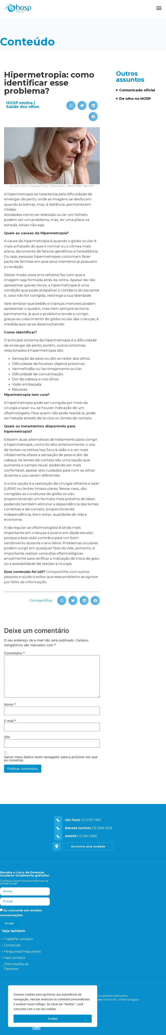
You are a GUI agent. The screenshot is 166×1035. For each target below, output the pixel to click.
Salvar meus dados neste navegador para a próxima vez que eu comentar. (50, 758)
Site (7, 737)
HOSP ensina (19, 103)
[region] (52, 1006)
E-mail (10, 720)
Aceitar (52, 1018)
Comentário (14, 653)
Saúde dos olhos (22, 106)
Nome (10, 704)
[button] (71, 105)
